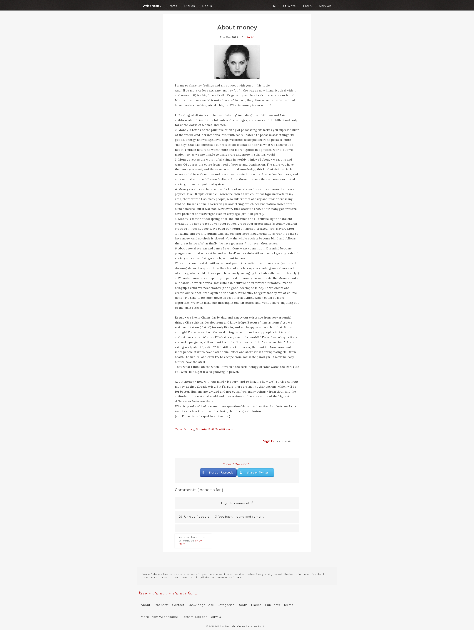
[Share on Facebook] (218, 472)
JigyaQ (216, 617)
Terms (288, 605)
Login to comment (235, 503)
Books (242, 605)
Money (189, 429)
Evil (211, 429)
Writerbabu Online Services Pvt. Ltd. (245, 626)
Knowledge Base (201, 605)
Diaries (256, 605)
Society (201, 429)
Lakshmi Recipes (194, 617)
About (145, 605)
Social (250, 37)
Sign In (269, 441)
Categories (226, 605)
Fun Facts (272, 605)
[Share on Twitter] (255, 472)
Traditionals (224, 429)
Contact (178, 605)
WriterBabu (152, 6)
